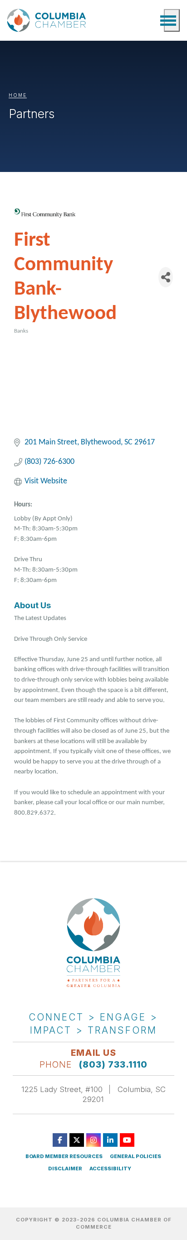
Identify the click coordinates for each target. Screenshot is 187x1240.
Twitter (76, 1140)
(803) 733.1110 (113, 1064)
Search (152, 20)
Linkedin (110, 1140)
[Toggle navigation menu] (172, 20)
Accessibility (110, 1168)
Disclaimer (65, 1168)
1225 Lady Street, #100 (62, 1089)
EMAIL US (93, 1052)
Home (18, 95)
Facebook (60, 1140)
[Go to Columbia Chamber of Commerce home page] (48, 20)
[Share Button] (165, 277)
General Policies (135, 1156)
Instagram (93, 1140)
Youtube (127, 1140)
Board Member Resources (64, 1156)
